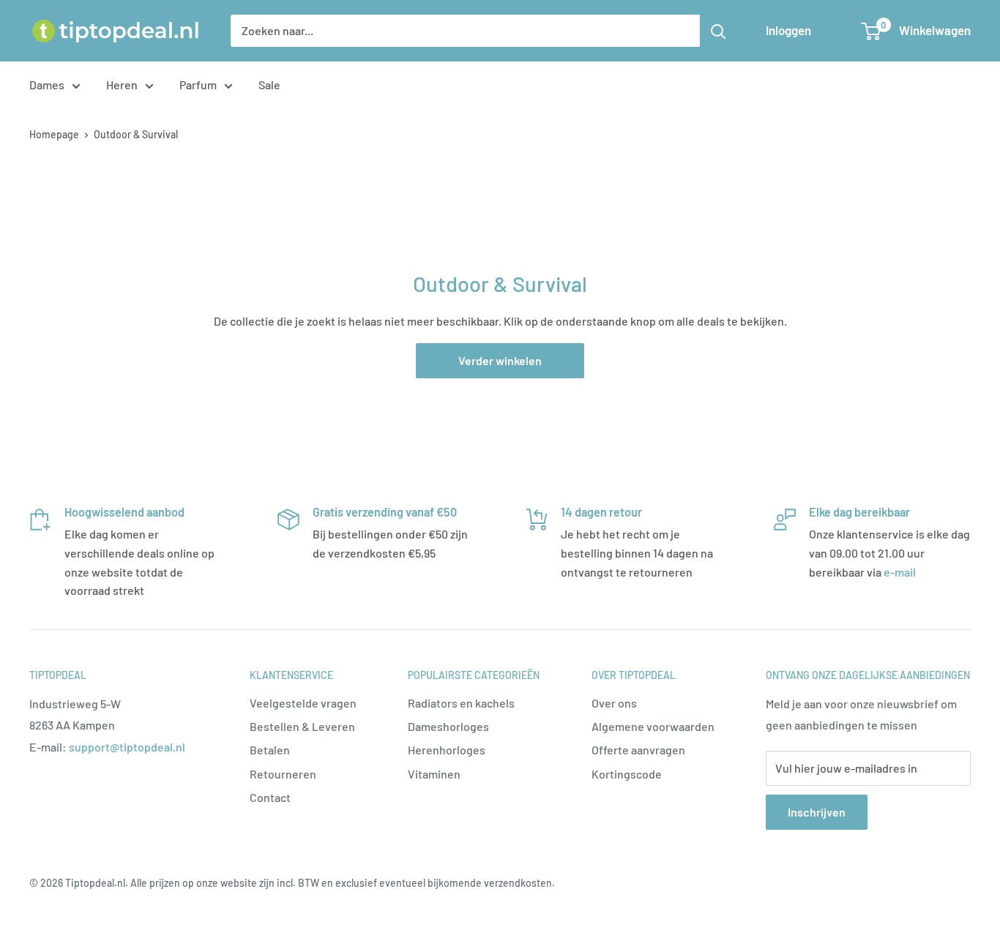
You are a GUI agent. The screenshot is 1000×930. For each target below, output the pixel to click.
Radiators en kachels (461, 703)
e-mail (900, 572)
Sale (269, 84)
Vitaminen (434, 774)
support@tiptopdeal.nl (127, 747)
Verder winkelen (500, 360)
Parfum (198, 84)
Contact (270, 797)
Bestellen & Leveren (302, 726)
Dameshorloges (448, 726)
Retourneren (283, 774)
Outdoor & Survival (136, 134)
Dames (46, 84)
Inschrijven (817, 812)
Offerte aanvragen (638, 750)
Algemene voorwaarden (653, 726)
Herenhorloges (446, 750)
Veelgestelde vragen (303, 703)
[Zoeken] (718, 31)
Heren (122, 84)
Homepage (54, 134)
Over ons (614, 703)
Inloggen (788, 30)
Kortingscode (627, 774)
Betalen (270, 750)
